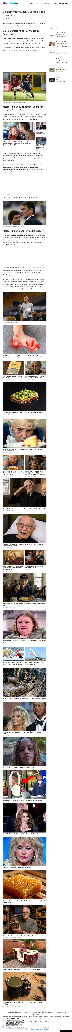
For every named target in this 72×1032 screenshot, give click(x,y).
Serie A (37, 3)
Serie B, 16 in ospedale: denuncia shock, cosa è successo (61, 71)
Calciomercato (46, 3)
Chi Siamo (25, 1029)
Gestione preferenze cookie (66, 1030)
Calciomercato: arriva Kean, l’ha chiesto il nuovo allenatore (62, 81)
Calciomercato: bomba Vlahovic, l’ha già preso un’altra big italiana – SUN (61, 45)
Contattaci (46, 1021)
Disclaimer (46, 1029)
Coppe (54, 3)
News (31, 3)
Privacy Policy (39, 1029)
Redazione (32, 1029)
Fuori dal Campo (63, 3)
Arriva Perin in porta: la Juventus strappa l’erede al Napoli (62, 62)
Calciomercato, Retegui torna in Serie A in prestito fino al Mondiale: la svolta (62, 36)
